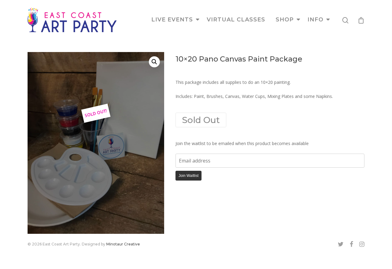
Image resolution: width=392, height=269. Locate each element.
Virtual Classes (236, 19)
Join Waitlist (188, 176)
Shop (285, 19)
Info (315, 19)
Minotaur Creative (123, 244)
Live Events (172, 19)
